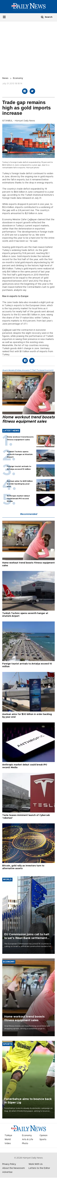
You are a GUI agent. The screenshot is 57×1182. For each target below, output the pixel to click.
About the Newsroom (13, 1168)
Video (8, 1143)
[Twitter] (32, 91)
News (5, 78)
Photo (25, 1143)
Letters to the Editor (39, 1168)
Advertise (7, 1172)
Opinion (43, 1135)
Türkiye (8, 1135)
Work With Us (36, 1164)
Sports (43, 1139)
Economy (18, 78)
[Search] (42, 17)
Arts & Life (27, 1139)
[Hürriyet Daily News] (28, 6)
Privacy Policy (9, 1164)
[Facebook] (25, 91)
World (8, 1139)
